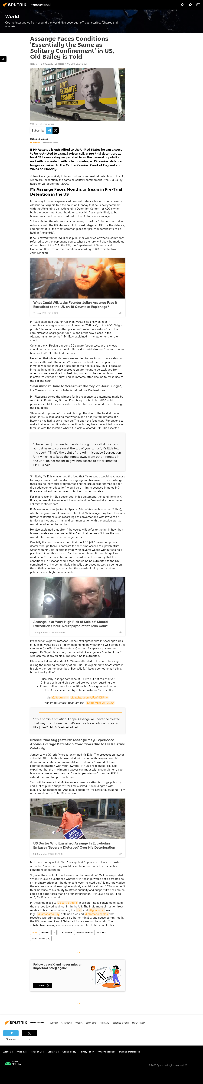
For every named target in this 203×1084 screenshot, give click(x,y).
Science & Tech (121, 1022)
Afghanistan (97, 910)
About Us (8, 1051)
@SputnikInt (60, 697)
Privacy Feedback (106, 1051)
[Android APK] (13, 1063)
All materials (35, 143)
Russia (78, 1022)
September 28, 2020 (100, 703)
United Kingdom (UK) (41, 938)
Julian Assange (65, 932)
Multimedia (138, 1022)
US (54, 932)
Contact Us (53, 1051)
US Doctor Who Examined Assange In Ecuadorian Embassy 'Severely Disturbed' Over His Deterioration (74, 845)
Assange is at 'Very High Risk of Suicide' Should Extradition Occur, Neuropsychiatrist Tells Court (70, 624)
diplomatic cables (96, 914)
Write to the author (50, 143)
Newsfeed (45, 932)
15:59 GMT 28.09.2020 (41, 63)
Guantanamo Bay (48, 914)
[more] (120, 313)
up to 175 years (67, 902)
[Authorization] (182, 5)
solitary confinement (84, 932)
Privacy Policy (87, 1051)
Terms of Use (37, 1051)
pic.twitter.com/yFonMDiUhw (89, 697)
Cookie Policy (69, 1051)
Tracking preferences (129, 1051)
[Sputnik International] (15, 7)
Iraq (79, 910)
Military (104, 1022)
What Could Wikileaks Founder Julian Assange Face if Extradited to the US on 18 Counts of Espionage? (75, 304)
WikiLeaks (101, 932)
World (34, 932)
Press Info (21, 1051)
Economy (91, 1022)
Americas (66, 1022)
